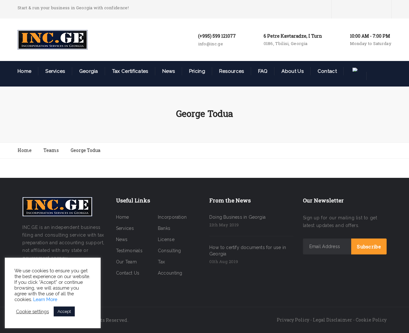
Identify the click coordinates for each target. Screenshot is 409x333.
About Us (292, 71)
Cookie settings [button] (32, 311)
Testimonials (129, 250)
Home (24, 71)
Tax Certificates (130, 71)
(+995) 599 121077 (217, 36)
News (168, 71)
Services (55, 71)
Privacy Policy (293, 320)
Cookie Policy (371, 320)
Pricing (197, 71)
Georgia (88, 71)
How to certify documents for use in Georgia (247, 250)
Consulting (169, 250)
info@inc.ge (210, 44)
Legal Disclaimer (332, 320)
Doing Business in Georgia (237, 217)
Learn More (45, 299)
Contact (327, 71)
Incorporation (172, 217)
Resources (231, 71)
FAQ (263, 71)
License (166, 239)
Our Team (126, 261)
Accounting (170, 273)
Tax (161, 261)
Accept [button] (64, 311)
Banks (164, 228)
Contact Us (128, 273)
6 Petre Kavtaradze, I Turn (293, 36)
